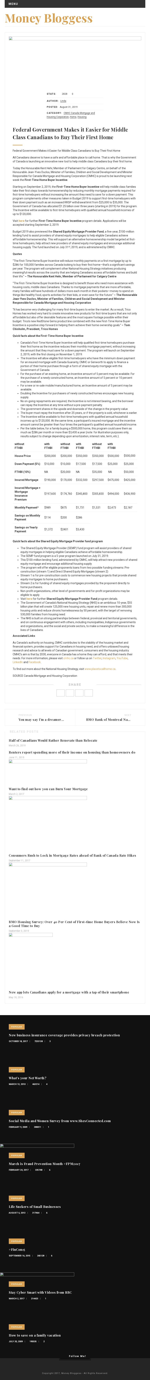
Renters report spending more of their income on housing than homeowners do (72, 752)
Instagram (109, 658)
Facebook (35, 662)
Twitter (97, 658)
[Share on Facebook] (60, 693)
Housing (82, 117)
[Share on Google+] (79, 693)
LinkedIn (18, 662)
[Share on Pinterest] (89, 693)
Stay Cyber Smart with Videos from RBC (40, 1292)
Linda (63, 101)
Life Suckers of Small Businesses (35, 1207)
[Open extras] (136, 13)
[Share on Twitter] (70, 693)
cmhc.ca (68, 658)
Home (73, 117)
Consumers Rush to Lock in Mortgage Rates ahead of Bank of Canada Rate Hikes (72, 855)
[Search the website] (142, 13)
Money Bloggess (49, 17)
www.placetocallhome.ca (100, 669)
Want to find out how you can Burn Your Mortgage (48, 789)
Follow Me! (77, 1356)
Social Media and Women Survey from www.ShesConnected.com (60, 1121)
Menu (13, 3)
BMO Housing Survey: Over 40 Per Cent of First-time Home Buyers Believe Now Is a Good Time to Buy (74, 924)
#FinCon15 (17, 1249)
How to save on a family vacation (35, 1335)
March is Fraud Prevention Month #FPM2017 (44, 1164)
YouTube (122, 658)
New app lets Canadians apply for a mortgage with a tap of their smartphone (69, 992)
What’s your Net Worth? (27, 1078)
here (21, 220)
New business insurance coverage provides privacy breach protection (64, 1035)
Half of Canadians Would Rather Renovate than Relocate (53, 740)
